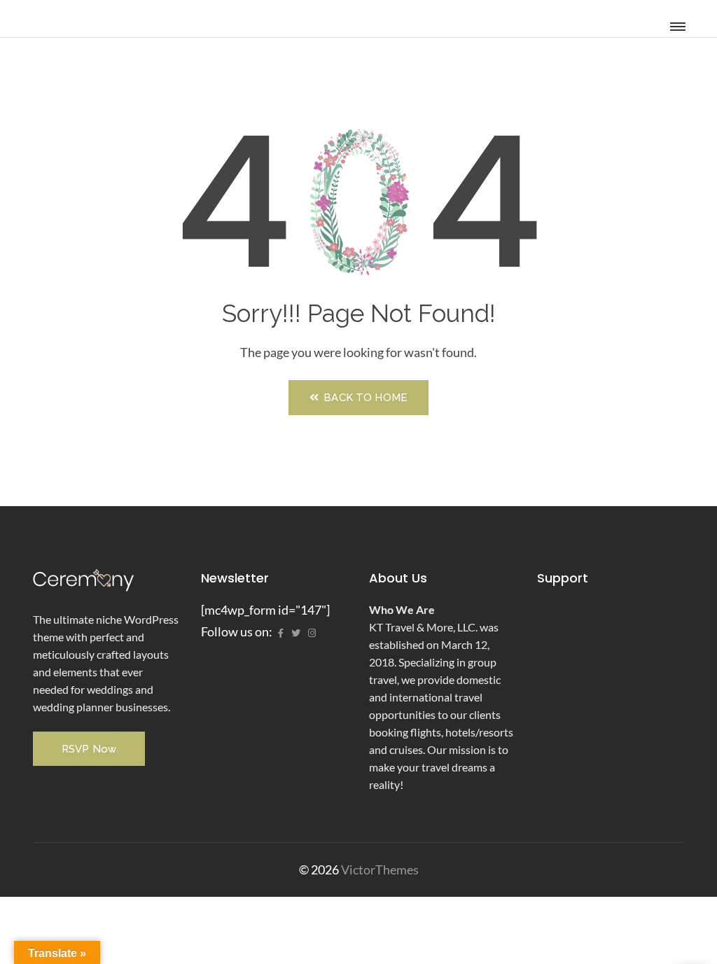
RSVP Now (89, 749)
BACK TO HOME (364, 397)
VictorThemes (379, 869)
